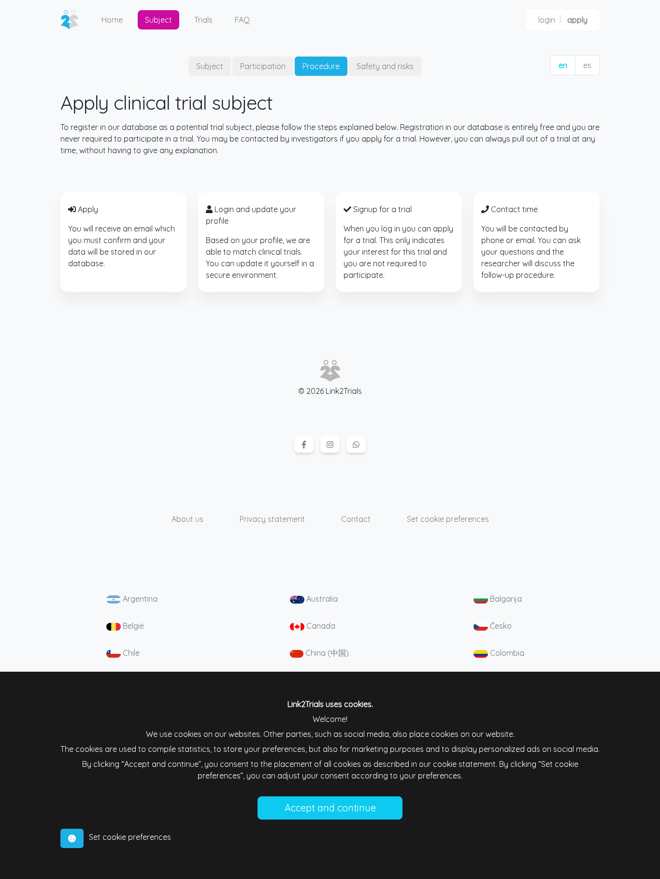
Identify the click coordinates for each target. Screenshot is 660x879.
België (132, 626)
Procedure (321, 66)
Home (112, 20)
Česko (500, 626)
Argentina (139, 599)
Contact (356, 519)
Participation (263, 66)
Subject (158, 20)
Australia (321, 599)
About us (187, 519)
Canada (319, 626)
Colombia (506, 653)
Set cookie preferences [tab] (130, 837)
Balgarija (505, 599)
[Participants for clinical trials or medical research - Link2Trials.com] (73, 20)
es (587, 65)
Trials (203, 20)
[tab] (72, 838)
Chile (130, 653)
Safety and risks (385, 66)
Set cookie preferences (448, 519)
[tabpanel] (330, 759)
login (546, 20)
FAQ (242, 20)
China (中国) (326, 653)
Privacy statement (272, 519)
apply (577, 20)
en (563, 65)
